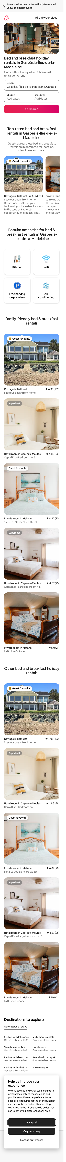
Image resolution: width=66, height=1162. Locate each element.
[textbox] (18, 99)
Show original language (19, 7)
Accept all (31, 1122)
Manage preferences (31, 1140)
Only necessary (31, 1131)
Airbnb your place (46, 17)
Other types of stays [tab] (15, 1026)
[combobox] (32, 87)
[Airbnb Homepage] (6, 17)
